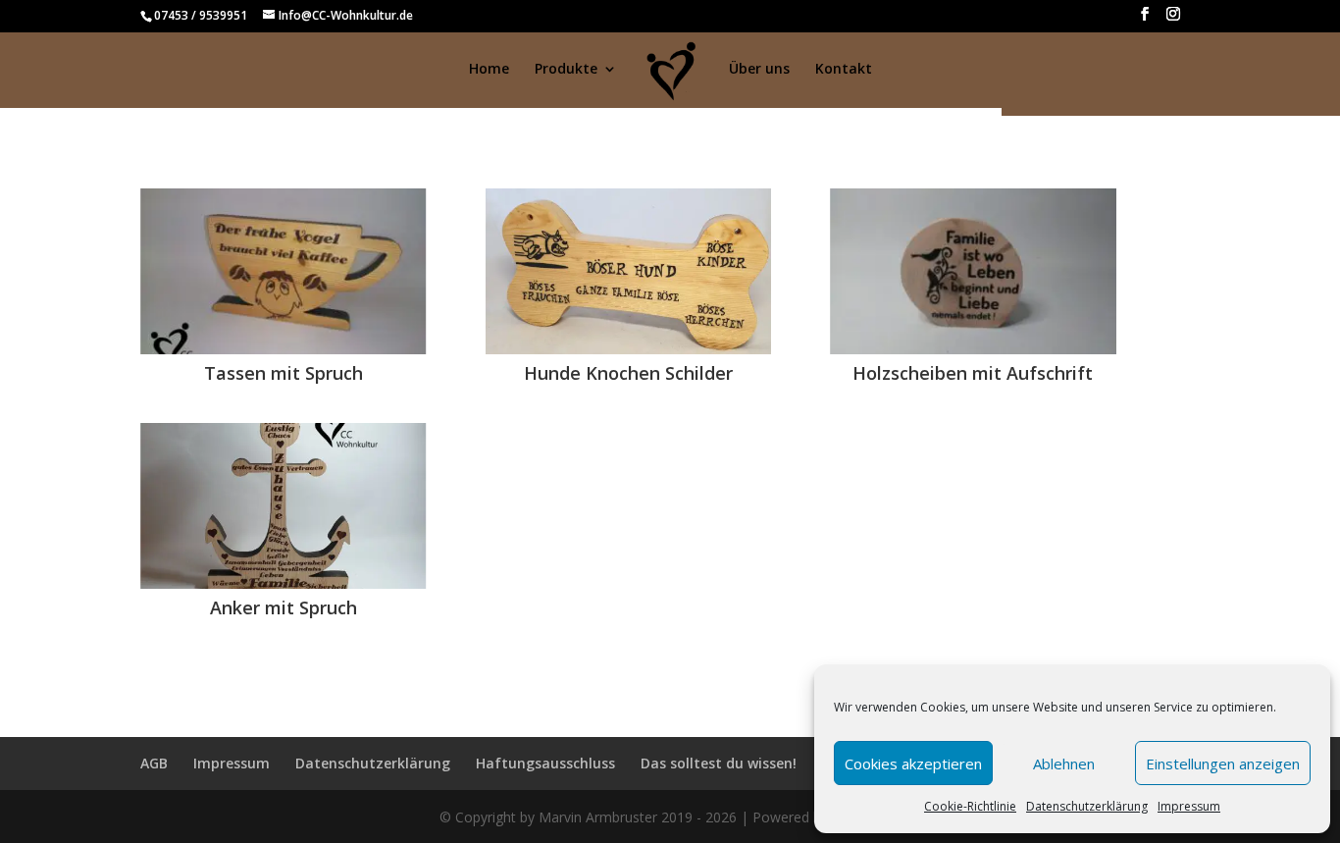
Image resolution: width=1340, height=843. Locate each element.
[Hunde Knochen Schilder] (629, 271)
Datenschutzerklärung (1087, 806)
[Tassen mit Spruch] (283, 271)
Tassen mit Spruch (283, 373)
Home (489, 70)
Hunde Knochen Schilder (628, 373)
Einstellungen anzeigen (1223, 763)
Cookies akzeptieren (913, 763)
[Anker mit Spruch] (283, 506)
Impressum (1189, 806)
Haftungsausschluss (545, 763)
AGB (154, 763)
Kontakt (843, 70)
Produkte (566, 70)
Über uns (759, 70)
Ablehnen (1064, 763)
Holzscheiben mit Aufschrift (972, 373)
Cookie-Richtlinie (970, 806)
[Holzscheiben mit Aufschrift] (973, 271)
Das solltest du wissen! (719, 763)
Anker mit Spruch (283, 607)
